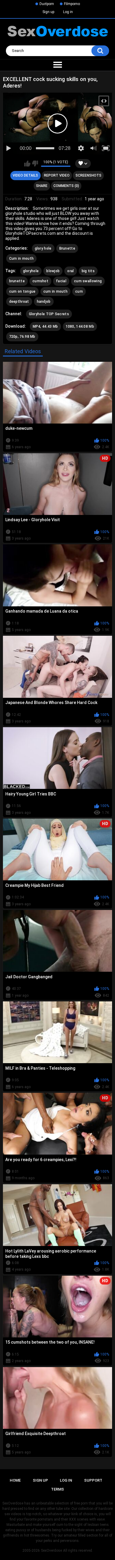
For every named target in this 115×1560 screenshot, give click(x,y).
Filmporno (72, 4)
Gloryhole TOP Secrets (49, 314)
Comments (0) (66, 186)
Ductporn (47, 4)
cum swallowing (88, 281)
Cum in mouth (21, 258)
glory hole (43, 248)
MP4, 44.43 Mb (45, 326)
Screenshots (88, 175)
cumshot (40, 281)
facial (61, 281)
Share (41, 186)
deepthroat (19, 301)
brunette (17, 281)
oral (70, 271)
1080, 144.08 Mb (80, 326)
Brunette (67, 248)
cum (79, 291)
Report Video (57, 175)
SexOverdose (51, 1550)
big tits (88, 271)
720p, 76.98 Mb (22, 336)
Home (15, 1480)
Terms (57, 1489)
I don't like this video (35, 164)
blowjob (53, 271)
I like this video (27, 164)
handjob (44, 301)
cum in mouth (55, 291)
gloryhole (31, 271)
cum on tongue (22, 291)
